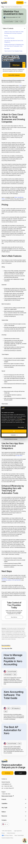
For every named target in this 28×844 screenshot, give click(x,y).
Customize (13, 434)
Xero (21, 21)
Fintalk (16, 21)
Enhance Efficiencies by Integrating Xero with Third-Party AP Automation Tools (14, 45)
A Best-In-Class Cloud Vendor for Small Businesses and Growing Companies (13, 32)
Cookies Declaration (11, 833)
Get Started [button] (20, 2)
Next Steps (7, 48)
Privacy (3, 833)
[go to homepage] (5, 761)
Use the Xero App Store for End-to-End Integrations (13, 41)
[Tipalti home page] (4, 3)
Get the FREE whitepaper (14, 75)
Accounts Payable (8, 21)
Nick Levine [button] (9, 17)
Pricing (6, 35)
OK (14, 431)
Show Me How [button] (14, 617)
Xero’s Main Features (9, 38)
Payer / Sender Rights (19, 835)
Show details (21, 427)
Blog (3, 7)
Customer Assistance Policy (7, 837)
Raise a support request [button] (7, 796)
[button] (25, 2)
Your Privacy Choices (8, 835)
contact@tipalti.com (6, 784)
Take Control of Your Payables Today (13, 51)
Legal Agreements (18, 830)
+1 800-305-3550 (8, 786)
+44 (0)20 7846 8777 (9, 788)
